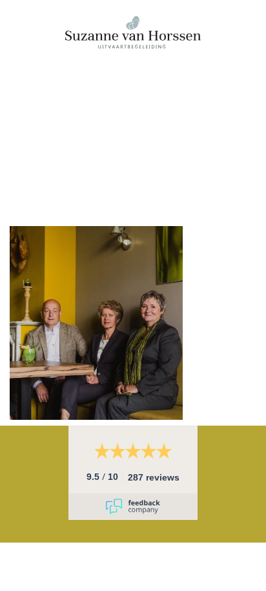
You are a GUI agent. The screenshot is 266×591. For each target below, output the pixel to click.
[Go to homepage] (133, 113)
